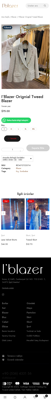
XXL (33, 129)
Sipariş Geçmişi (8, 335)
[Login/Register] (25, 397)
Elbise (5, 326)
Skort (28, 235)
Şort (3, 235)
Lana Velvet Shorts (9, 239)
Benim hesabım (8, 331)
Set (4, 308)
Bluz (4, 317)
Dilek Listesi (7, 340)
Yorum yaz (5, 106)
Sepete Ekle (38, 148)
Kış (17, 171)
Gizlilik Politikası (33, 335)
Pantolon (31, 312)
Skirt (29, 317)
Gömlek (31, 303)
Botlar (5, 303)
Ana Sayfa (5, 17)
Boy (3, 125)
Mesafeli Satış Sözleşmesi (38, 340)
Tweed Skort (31, 239)
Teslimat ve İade (34, 331)
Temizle (13, 138)
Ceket (5, 321)
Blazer (13, 17)
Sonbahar (24, 171)
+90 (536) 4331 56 (17, 373)
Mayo (29, 308)
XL (25, 129)
